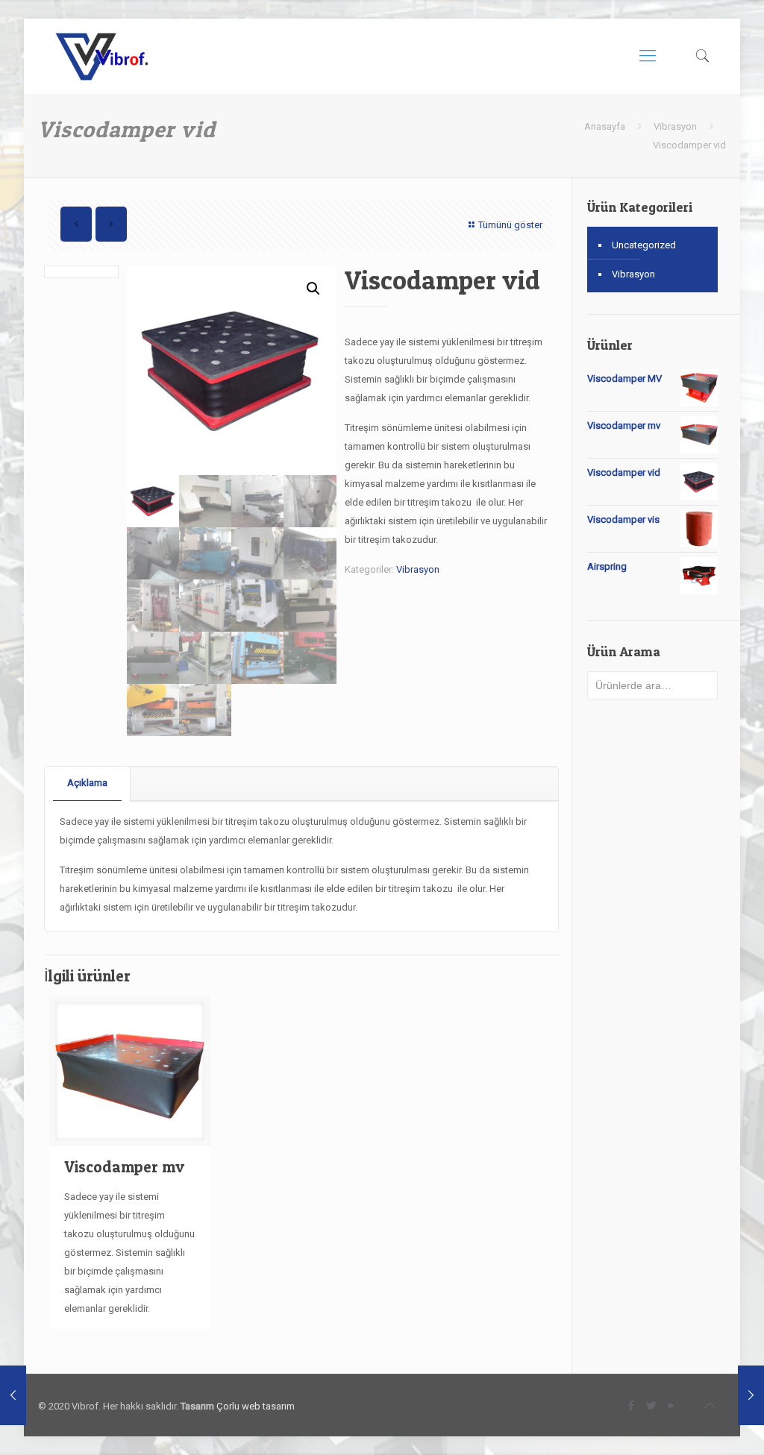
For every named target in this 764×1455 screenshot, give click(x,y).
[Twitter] (652, 1405)
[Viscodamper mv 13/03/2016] (751, 1395)
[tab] (88, 783)
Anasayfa (604, 126)
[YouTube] (672, 1405)
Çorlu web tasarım (255, 1406)
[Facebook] (631, 1405)
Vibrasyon (675, 126)
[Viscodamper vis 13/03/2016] (13, 1395)
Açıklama (87, 782)
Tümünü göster (510, 224)
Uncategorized (644, 245)
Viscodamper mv (124, 1166)
